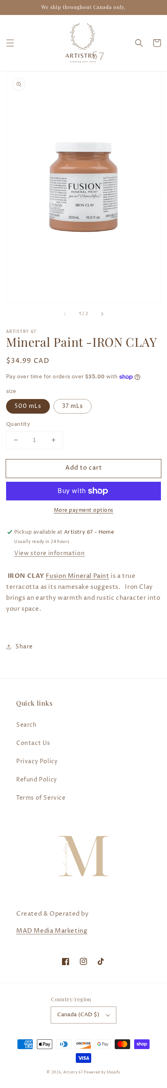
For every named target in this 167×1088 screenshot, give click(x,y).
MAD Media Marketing (51, 931)
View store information (49, 553)
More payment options (83, 510)
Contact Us (33, 743)
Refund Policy (36, 779)
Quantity (18, 424)
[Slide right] (102, 314)
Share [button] (24, 646)
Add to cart (83, 468)
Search (26, 725)
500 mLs (28, 406)
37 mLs (72, 406)
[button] (10, 43)
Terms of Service (41, 798)
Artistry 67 (73, 1072)
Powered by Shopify (102, 1072)
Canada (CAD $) (78, 1014)
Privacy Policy (37, 761)
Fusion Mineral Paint (77, 576)
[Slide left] (65, 314)
